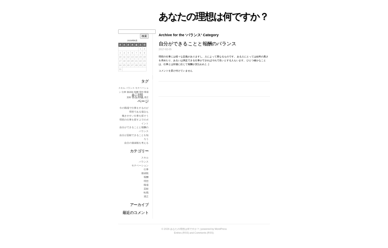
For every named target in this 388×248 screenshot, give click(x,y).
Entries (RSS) (181, 232)
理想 (141, 92)
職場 (146, 92)
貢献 (129, 97)
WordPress (221, 229)
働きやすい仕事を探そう (135, 115)
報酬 (136, 92)
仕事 (124, 92)
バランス (130, 88)
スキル (121, 88)
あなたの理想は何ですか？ (214, 16)
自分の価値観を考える (136, 142)
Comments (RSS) (204, 232)
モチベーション (140, 165)
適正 (146, 97)
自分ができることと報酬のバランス (197, 43)
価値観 (130, 92)
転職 (137, 96)
